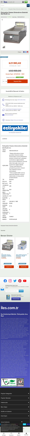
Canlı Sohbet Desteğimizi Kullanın (13, 109)
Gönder (21, 291)
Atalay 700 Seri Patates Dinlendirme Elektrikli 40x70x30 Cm (21, 255)
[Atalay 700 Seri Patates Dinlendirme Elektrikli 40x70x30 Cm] (22, 245)
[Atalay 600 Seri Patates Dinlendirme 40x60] (7, 245)
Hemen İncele (16, 298)
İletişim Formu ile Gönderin (16, 120)
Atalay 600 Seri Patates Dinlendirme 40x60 (7, 255)
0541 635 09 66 (21, 100)
